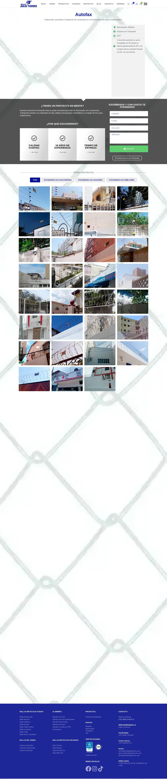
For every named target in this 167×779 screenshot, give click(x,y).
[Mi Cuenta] (137, 4)
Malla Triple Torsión (27, 727)
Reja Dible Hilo (58, 753)
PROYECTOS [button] (90, 712)
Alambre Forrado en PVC (62, 727)
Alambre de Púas (59, 717)
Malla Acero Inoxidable (28, 734)
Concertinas (57, 729)
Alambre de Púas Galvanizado (63, 719)
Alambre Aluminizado (60, 722)
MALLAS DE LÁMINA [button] (28, 740)
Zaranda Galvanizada (27, 748)
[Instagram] (94, 769)
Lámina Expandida (26, 745)
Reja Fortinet (57, 745)
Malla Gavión (24, 724)
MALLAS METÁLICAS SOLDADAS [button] (65, 740)
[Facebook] (88, 769)
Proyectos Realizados (93, 717)
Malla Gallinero (25, 722)
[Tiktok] (100, 769)
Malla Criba (24, 732)
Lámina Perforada (26, 750)
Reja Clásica (57, 748)
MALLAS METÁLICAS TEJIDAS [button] (31, 712)
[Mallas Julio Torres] (28, 4)
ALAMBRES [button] (57, 712)
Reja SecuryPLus (59, 750)
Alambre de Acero (59, 724)
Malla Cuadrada (25, 729)
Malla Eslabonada (26, 717)
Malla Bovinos (25, 719)
